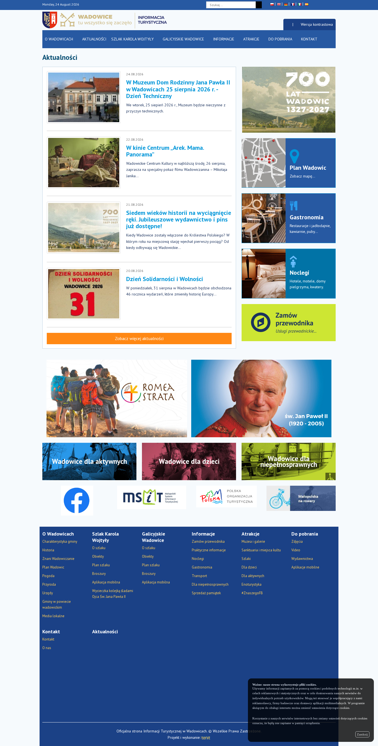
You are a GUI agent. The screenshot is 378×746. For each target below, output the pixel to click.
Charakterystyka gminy (59, 541)
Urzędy (47, 593)
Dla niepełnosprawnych (210, 584)
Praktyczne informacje (209, 550)
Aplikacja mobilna (106, 582)
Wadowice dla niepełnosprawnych (288, 461)
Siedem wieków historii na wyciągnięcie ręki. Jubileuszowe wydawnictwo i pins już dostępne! (178, 219)
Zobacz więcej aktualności (139, 338)
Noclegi (299, 272)
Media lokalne (53, 616)
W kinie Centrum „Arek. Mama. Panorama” (165, 151)
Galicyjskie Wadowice (184, 39)
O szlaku (98, 548)
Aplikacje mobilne (305, 567)
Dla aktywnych (253, 575)
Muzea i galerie (253, 541)
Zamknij (362, 734)
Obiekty (98, 556)
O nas (46, 647)
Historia (48, 550)
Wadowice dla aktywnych (89, 461)
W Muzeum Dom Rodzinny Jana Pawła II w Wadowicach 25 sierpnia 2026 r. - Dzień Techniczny (178, 88)
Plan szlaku (101, 565)
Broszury (99, 573)
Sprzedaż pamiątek (206, 593)
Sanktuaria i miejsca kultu (261, 550)
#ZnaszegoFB (252, 593)
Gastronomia (306, 217)
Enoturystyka (252, 584)
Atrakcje (251, 39)
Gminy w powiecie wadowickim (56, 604)
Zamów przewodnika (208, 541)
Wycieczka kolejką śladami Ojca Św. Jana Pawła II (112, 593)
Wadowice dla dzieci (189, 461)
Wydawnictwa (302, 558)
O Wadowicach (59, 39)
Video (295, 550)
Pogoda (48, 575)
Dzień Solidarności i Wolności (164, 279)
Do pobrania (280, 39)
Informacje (224, 39)
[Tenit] (205, 737)
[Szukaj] (259, 4)
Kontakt (309, 39)
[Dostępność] (288, 24)
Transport (199, 575)
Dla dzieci (249, 567)
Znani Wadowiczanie (58, 558)
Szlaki (246, 558)
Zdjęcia (297, 541)
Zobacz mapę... (302, 176)
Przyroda (49, 584)
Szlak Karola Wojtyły (133, 39)
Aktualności (94, 39)
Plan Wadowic (308, 167)
